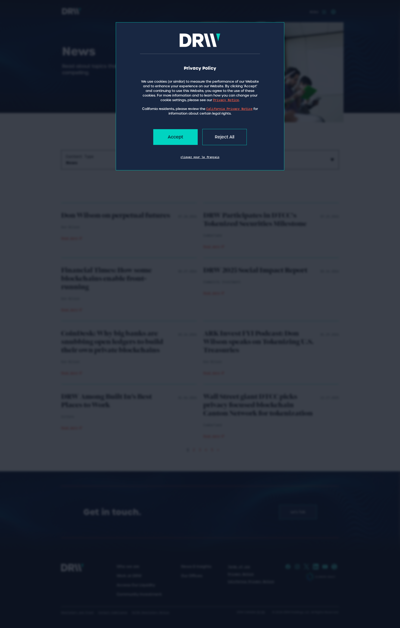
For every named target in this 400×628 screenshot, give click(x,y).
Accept (175, 137)
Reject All (224, 137)
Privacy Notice (226, 100)
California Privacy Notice (229, 109)
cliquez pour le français (200, 157)
